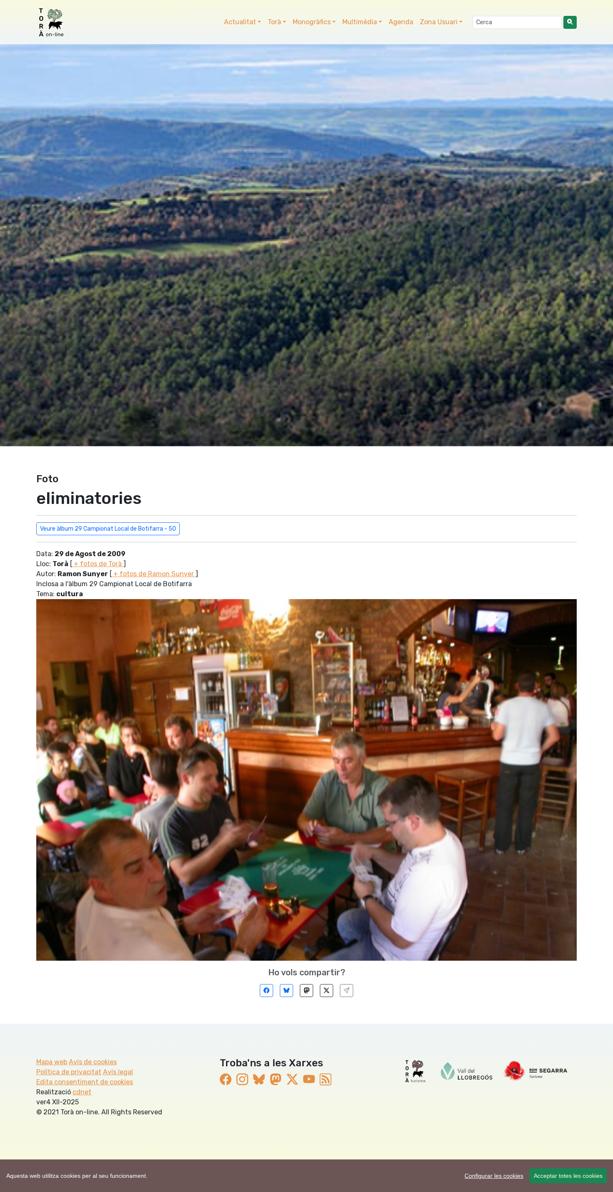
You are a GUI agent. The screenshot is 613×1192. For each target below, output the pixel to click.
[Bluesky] (286, 990)
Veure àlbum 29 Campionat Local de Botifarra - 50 (108, 528)
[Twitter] (326, 990)
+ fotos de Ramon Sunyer (154, 574)
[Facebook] (266, 990)
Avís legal (118, 1072)
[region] (306, 1175)
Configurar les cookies (494, 1175)
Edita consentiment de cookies (84, 1082)
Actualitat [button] (240, 22)
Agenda (401, 22)
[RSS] (326, 1079)
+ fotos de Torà (97, 564)
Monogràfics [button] (312, 22)
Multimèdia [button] (359, 22)
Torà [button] (274, 22)
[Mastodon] (306, 990)
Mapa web (51, 1062)
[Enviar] (346, 990)
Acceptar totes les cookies (568, 1175)
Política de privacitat (68, 1072)
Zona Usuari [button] (438, 22)
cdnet (82, 1092)
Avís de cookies (93, 1062)
